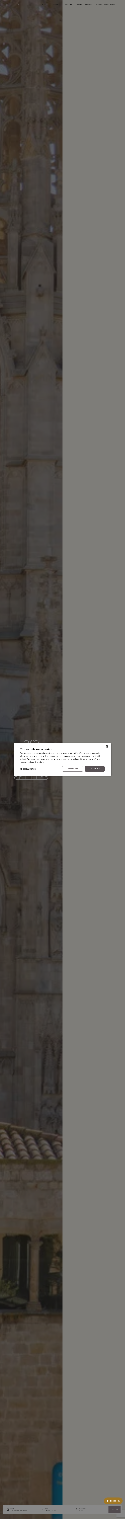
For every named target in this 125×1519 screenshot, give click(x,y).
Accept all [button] (94, 769)
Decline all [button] (72, 769)
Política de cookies (36, 762)
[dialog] (62, 759)
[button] (28, 769)
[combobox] (107, 746)
